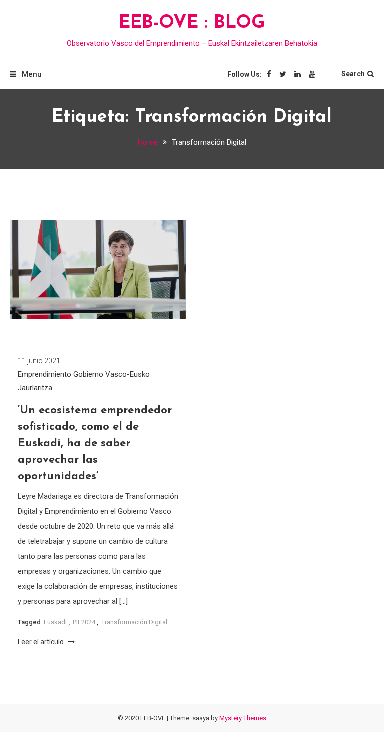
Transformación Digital (135, 622)
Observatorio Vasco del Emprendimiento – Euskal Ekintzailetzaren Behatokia (192, 43)
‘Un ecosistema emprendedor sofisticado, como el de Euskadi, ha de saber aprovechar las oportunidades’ (95, 443)
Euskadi (55, 622)
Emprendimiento (45, 374)
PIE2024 (84, 622)
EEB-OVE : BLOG (192, 23)
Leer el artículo (42, 642)
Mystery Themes (243, 718)
